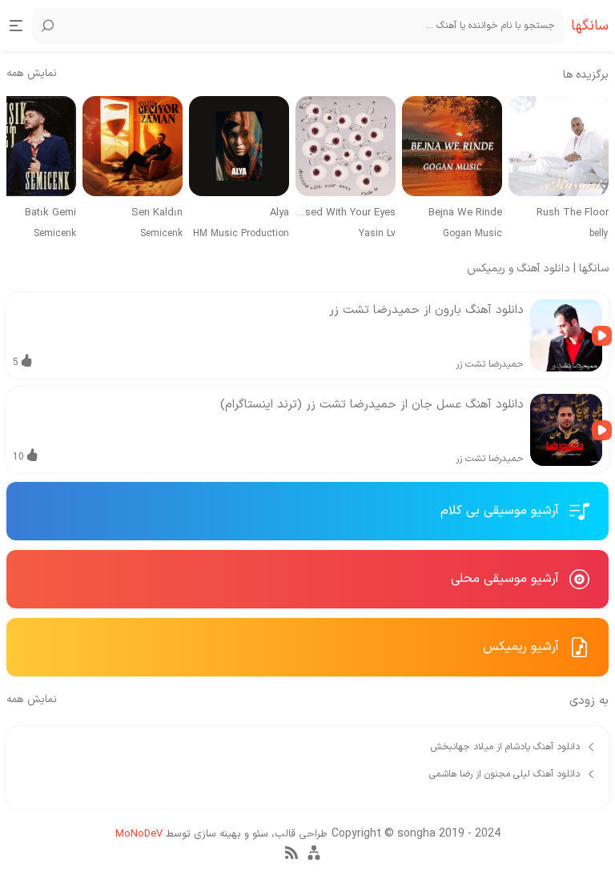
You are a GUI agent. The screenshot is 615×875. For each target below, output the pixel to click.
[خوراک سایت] (291, 857)
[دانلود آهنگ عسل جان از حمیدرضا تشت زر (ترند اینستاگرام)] (566, 430)
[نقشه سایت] (314, 860)
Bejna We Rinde (465, 213)
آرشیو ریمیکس (523, 646)
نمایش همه (31, 74)
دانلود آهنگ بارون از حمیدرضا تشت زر (426, 310)
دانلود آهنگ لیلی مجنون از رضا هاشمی (506, 774)
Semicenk (161, 234)
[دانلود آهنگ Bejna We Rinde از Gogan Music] (452, 146)
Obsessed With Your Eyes (345, 213)
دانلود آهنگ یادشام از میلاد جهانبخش (507, 747)
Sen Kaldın (157, 213)
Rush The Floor (573, 213)
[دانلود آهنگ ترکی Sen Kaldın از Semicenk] (132, 146)
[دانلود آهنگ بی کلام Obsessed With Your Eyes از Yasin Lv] (345, 146)
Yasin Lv (377, 234)
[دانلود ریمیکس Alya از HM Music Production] (239, 146)
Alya (279, 213)
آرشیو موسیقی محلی (507, 578)
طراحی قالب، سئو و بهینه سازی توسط (221, 834)
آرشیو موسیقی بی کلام (501, 510)
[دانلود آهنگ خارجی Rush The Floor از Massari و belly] (558, 146)
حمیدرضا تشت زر (490, 364)
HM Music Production (241, 234)
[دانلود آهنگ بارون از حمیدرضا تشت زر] (566, 335)
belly (599, 234)
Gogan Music (472, 234)
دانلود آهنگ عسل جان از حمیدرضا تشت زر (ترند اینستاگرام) (372, 404)
